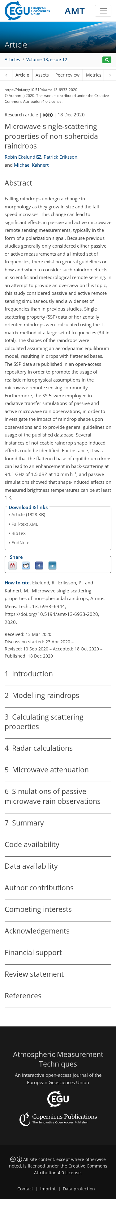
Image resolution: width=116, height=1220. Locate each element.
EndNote (20, 542)
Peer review (67, 75)
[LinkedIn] (52, 565)
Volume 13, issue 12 (46, 59)
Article (22, 75)
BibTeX (18, 533)
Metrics (93, 75)
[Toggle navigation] (103, 11)
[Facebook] (39, 565)
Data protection (79, 1189)
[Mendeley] (12, 565)
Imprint (48, 1189)
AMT (75, 10)
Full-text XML (24, 524)
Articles (12, 59)
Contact (25, 1189)
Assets (42, 75)
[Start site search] (106, 60)
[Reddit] (26, 565)
